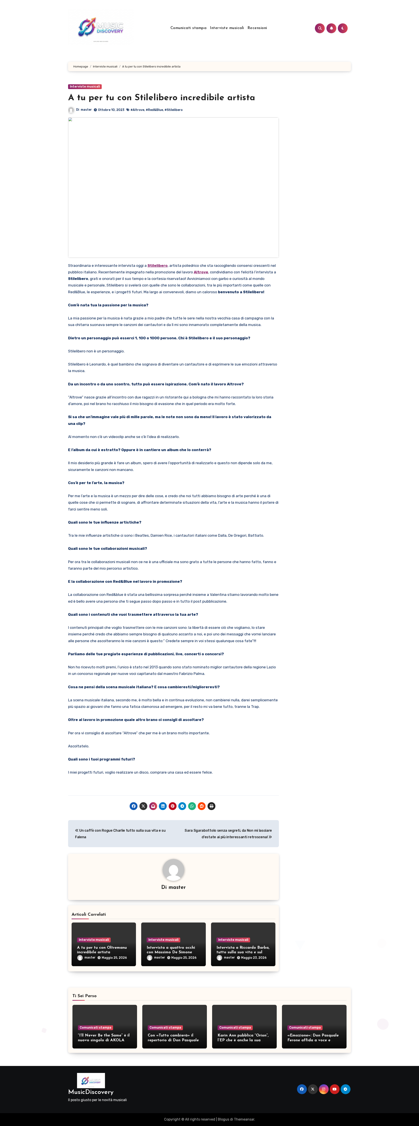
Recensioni (257, 28)
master (86, 110)
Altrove (201, 272)
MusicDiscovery (90, 1092)
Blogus (223, 1119)
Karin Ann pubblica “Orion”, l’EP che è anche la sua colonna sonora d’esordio (243, 1040)
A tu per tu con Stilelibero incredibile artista (161, 98)
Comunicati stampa (188, 28)
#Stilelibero (174, 110)
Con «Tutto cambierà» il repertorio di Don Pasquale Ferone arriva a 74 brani (173, 1040)
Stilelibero (158, 265)
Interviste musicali (227, 28)
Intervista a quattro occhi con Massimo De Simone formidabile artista (171, 952)
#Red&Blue (154, 110)
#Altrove (137, 110)
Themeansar (244, 1119)
